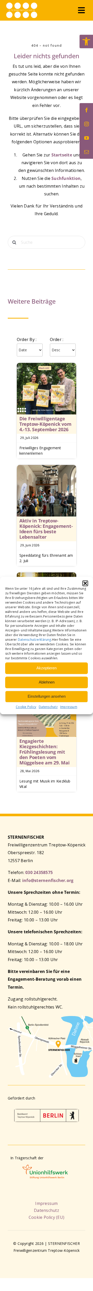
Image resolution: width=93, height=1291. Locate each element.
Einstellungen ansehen (47, 696)
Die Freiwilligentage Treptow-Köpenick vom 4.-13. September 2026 (45, 423)
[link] (86, 41)
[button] (85, 583)
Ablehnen (47, 682)
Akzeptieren (46, 668)
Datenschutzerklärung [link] (34, 639)
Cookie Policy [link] (26, 707)
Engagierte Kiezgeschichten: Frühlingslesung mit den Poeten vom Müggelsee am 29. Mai (44, 752)
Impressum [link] (68, 707)
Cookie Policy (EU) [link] (46, 1217)
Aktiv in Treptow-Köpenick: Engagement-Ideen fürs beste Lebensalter (46, 529)
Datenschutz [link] (48, 707)
